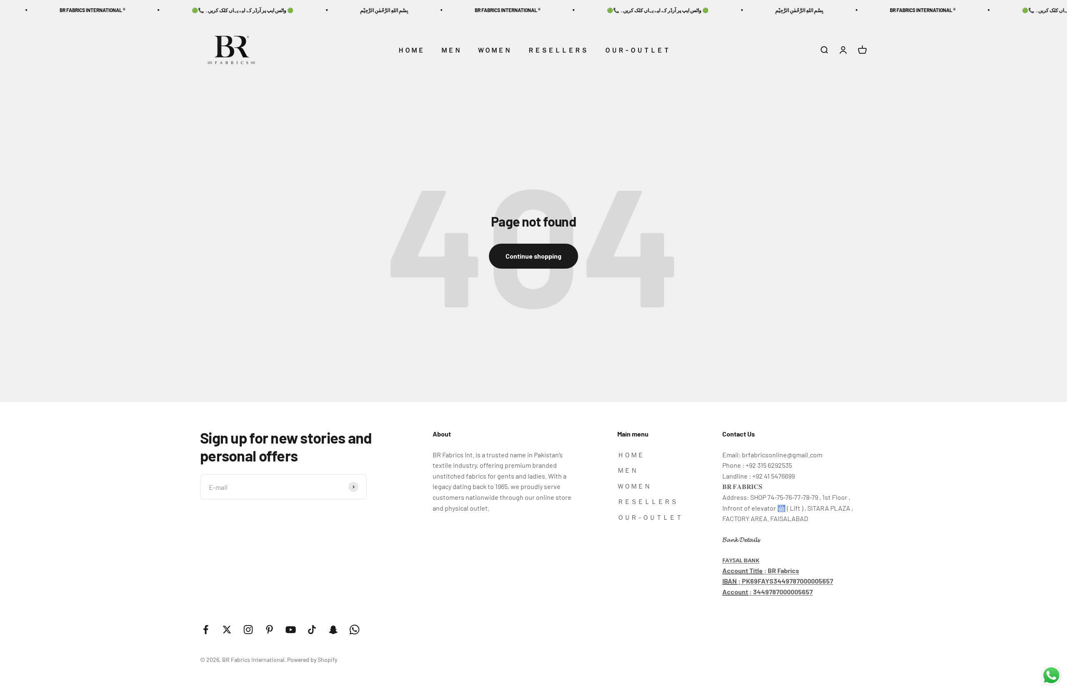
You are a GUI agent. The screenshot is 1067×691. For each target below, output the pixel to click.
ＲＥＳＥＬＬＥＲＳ (558, 50)
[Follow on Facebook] (205, 629)
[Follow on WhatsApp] (354, 629)
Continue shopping (533, 256)
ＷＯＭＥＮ (494, 50)
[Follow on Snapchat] (333, 629)
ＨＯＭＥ (411, 50)
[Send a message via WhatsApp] (1051, 675)
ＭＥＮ (451, 50)
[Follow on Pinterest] (269, 629)
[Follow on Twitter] (227, 629)
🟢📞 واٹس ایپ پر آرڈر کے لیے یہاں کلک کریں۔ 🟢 (216, 10)
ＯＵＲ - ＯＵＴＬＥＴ (637, 50)
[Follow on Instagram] (248, 629)
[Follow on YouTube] (290, 629)
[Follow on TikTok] (312, 629)
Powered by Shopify (312, 659)
